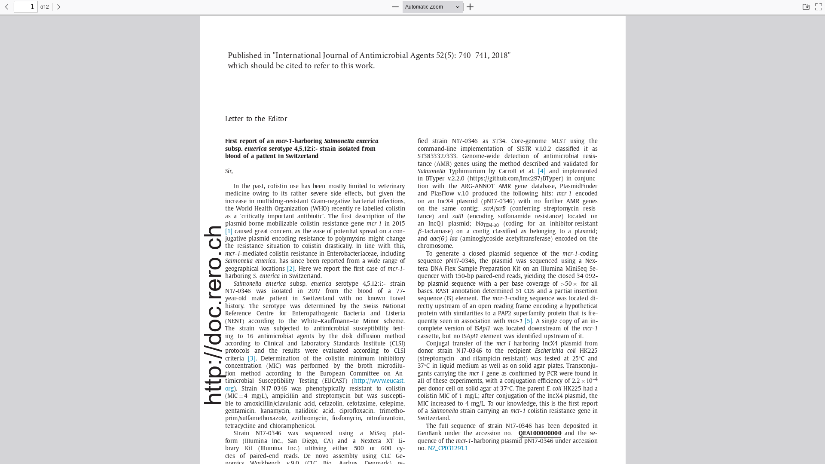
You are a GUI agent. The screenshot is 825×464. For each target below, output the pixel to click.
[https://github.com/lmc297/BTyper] (515, 178)
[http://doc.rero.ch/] (213, 315)
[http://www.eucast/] (378, 381)
